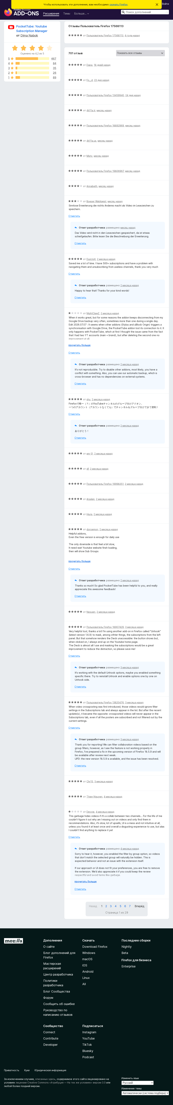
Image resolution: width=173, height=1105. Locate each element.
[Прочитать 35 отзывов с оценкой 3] (32, 68)
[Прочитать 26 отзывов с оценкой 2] (32, 72)
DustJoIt (91, 259)
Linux (86, 978)
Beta (124, 953)
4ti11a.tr (90, 110)
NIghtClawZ (92, 313)
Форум (48, 997)
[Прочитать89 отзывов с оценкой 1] (32, 77)
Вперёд (139, 906)
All (84, 984)
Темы (66, 13)
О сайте (49, 946)
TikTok (87, 1044)
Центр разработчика (58, 974)
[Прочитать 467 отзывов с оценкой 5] (32, 58)
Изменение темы (131, 1088)
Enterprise (128, 966)
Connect (49, 1032)
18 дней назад (102, 64)
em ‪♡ (89, 453)
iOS (84, 965)
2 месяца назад (106, 259)
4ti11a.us (91, 140)
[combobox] (145, 12)
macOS (87, 959)
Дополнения (52, 940)
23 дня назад (101, 80)
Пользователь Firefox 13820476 (105, 702)
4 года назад (132, 35)
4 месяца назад (113, 796)
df (87, 468)
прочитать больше (79, 345)
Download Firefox (94, 946)
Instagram (89, 1032)
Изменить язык (130, 1078)
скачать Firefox (118, 4)
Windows (88, 953)
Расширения (51, 13)
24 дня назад (133, 95)
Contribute (50, 1038)
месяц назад (104, 110)
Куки (27, 1070)
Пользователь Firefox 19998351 (104, 483)
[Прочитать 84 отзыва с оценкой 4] (32, 63)
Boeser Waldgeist (96, 201)
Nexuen (90, 611)
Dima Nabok (29, 35)
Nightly (126, 946)
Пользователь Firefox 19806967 (105, 171)
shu (88, 399)
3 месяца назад (134, 627)
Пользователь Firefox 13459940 (105, 95)
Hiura (89, 514)
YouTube (88, 1038)
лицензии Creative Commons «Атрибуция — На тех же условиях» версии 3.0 (61, 1082)
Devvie (90, 811)
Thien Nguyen (94, 796)
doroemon (92, 529)
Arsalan (90, 499)
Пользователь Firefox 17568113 (104, 35)
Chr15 (89, 781)
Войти (165, 3)
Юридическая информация (50, 1070)
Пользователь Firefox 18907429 (105, 627)
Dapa (89, 64)
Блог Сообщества (56, 991)
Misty (89, 155)
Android (87, 971)
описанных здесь (45, 1079)
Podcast (88, 1057)
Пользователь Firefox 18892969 (105, 125)
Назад (93, 906)
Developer (50, 1044)
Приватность (11, 1070)
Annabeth (91, 186)
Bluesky (87, 1051)
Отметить (74, 216)
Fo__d (89, 80)
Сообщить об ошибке (59, 1004)
